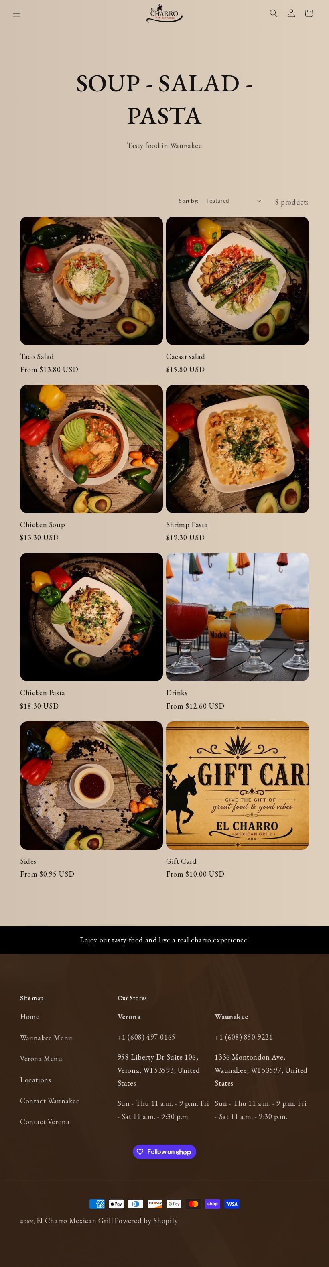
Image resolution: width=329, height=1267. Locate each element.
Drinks (177, 692)
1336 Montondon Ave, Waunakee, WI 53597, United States (261, 1070)
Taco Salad (37, 356)
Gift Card (181, 861)
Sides (28, 861)
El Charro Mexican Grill (75, 1220)
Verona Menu (41, 1058)
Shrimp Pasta (187, 524)
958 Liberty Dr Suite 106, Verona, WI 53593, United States (159, 1070)
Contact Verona (44, 1121)
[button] (17, 13)
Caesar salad (185, 356)
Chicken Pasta (42, 692)
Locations (35, 1079)
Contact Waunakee (50, 1100)
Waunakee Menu (46, 1037)
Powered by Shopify (146, 1220)
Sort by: (188, 200)
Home (29, 1016)
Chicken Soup (42, 524)
